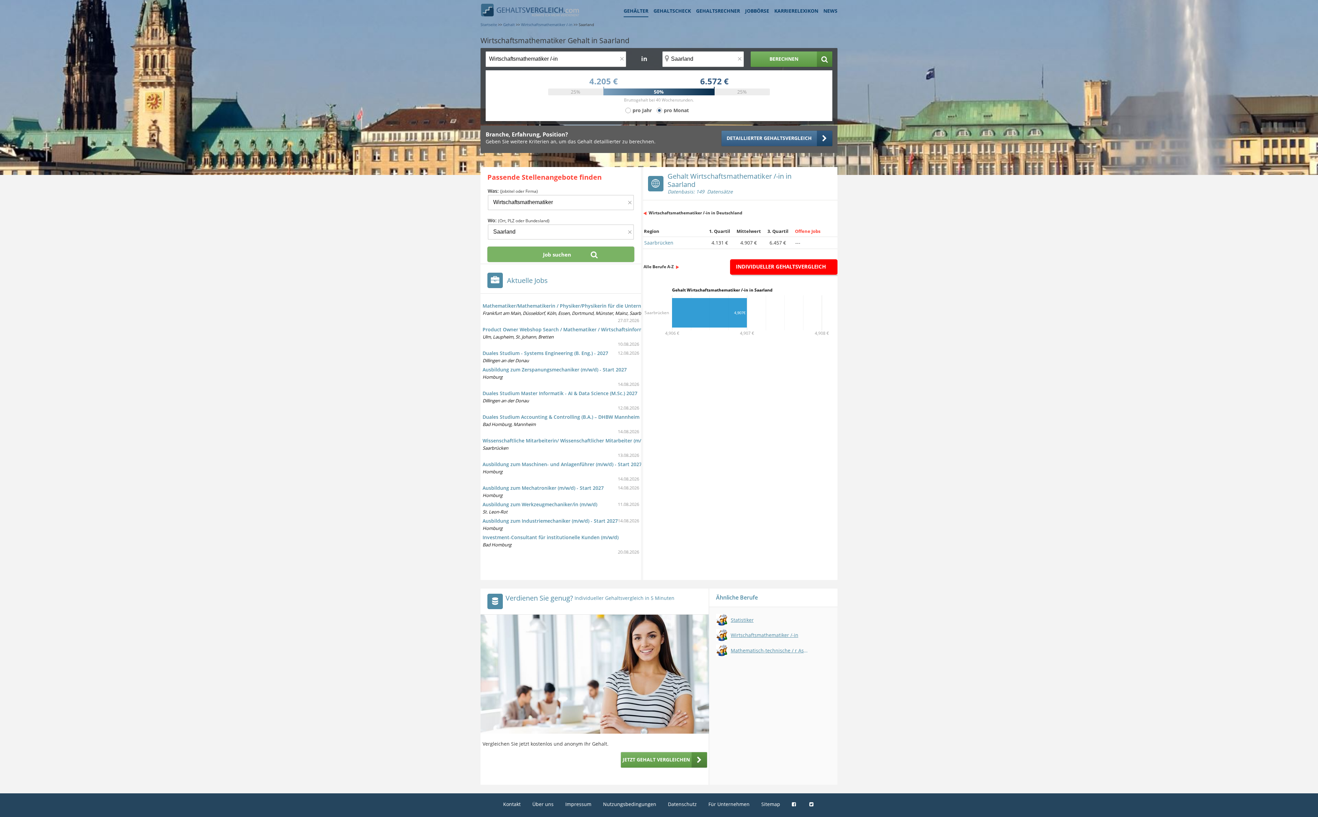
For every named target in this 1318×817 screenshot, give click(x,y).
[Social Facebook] (795, 804)
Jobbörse (757, 11)
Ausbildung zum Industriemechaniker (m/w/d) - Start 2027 (550, 521)
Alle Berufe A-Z (659, 267)
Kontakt (512, 804)
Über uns (543, 804)
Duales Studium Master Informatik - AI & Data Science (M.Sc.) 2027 (560, 393)
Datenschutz (682, 804)
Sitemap (770, 804)
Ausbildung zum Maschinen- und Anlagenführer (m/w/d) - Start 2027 (562, 464)
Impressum (578, 804)
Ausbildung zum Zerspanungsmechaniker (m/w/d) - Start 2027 (555, 369)
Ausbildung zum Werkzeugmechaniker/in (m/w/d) (540, 504)
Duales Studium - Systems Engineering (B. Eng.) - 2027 (545, 353)
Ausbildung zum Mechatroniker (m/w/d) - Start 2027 (543, 488)
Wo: (519, 220)
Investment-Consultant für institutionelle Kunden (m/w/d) (550, 537)
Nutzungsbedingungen (629, 804)
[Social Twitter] (812, 804)
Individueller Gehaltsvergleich (781, 266)
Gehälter (636, 11)
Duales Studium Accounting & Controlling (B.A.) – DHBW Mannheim (561, 417)
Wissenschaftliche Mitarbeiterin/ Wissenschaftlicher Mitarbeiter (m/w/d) (567, 440)
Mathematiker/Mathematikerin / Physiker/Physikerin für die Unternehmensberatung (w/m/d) (591, 306)
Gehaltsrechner (718, 11)
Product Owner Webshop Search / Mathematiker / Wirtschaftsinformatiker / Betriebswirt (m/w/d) (596, 329)
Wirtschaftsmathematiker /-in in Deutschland (695, 213)
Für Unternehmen (729, 804)
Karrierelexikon (796, 11)
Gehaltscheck (672, 11)
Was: (513, 191)
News (830, 11)
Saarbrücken (658, 242)
